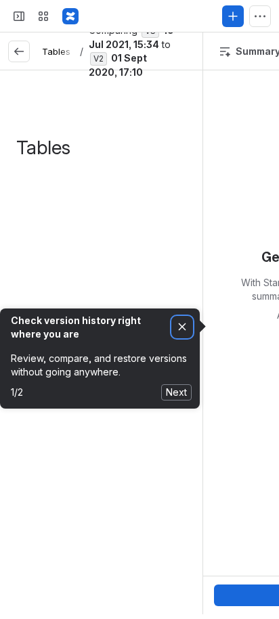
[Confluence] (70, 16)
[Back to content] (19, 51)
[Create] (233, 16)
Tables (56, 51)
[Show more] (260, 16)
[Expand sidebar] (19, 16)
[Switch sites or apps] (43, 16)
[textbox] (115, 189)
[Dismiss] (182, 327)
